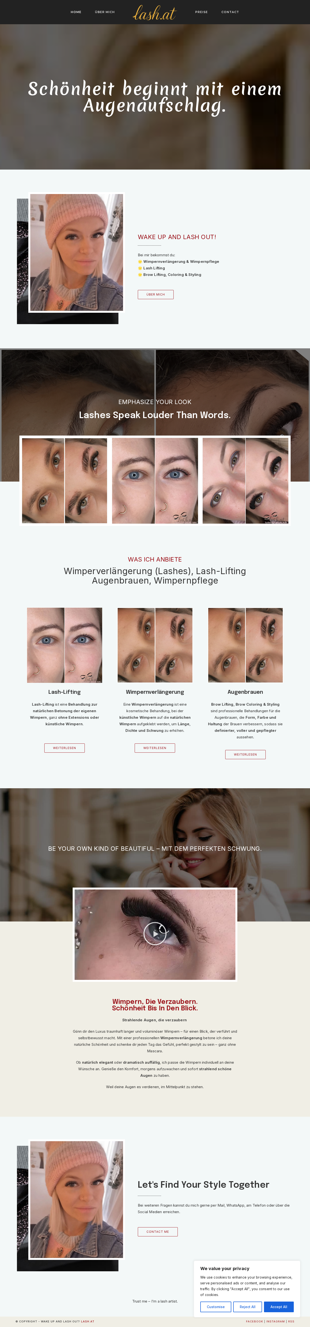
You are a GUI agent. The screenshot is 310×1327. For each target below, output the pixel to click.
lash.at (87, 1321)
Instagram (275, 1321)
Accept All (279, 1307)
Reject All (248, 1307)
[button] (155, 934)
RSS (291, 1321)
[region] (247, 1289)
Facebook (254, 1321)
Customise (216, 1307)
